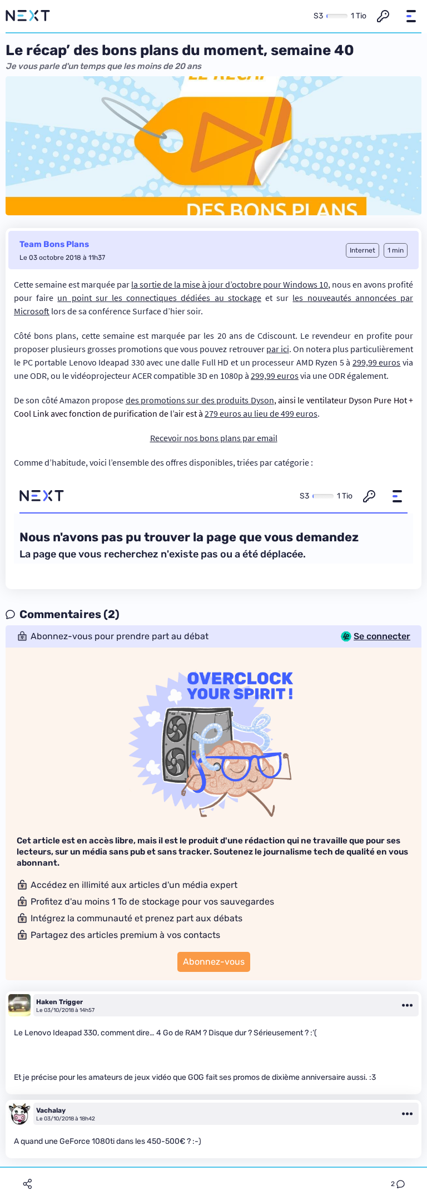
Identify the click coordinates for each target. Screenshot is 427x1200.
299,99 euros (376, 362)
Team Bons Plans (54, 244)
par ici (277, 348)
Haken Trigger (59, 1002)
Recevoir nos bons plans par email (213, 437)
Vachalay (51, 1110)
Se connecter (382, 636)
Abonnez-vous (214, 961)
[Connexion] (383, 16)
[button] (410, 16)
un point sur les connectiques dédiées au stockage (159, 297)
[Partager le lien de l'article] (27, 1184)
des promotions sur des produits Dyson (200, 400)
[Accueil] (28, 16)
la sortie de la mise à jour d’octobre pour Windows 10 (229, 284)
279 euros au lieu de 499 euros (261, 413)
